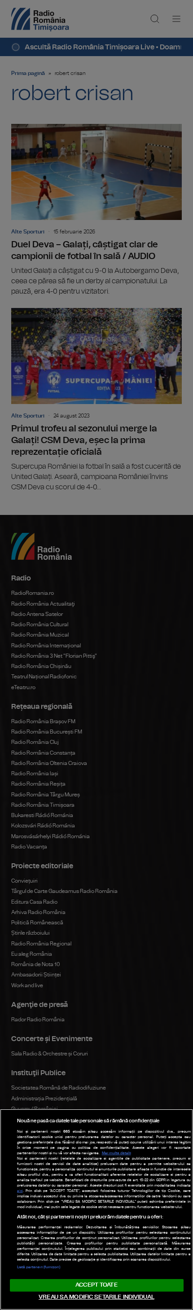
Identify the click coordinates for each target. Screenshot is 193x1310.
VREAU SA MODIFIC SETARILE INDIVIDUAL (96, 1297)
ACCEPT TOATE (96, 1285)
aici (20, 1191)
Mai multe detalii (116, 1153)
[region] (96, 1209)
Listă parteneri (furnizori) (38, 1267)
